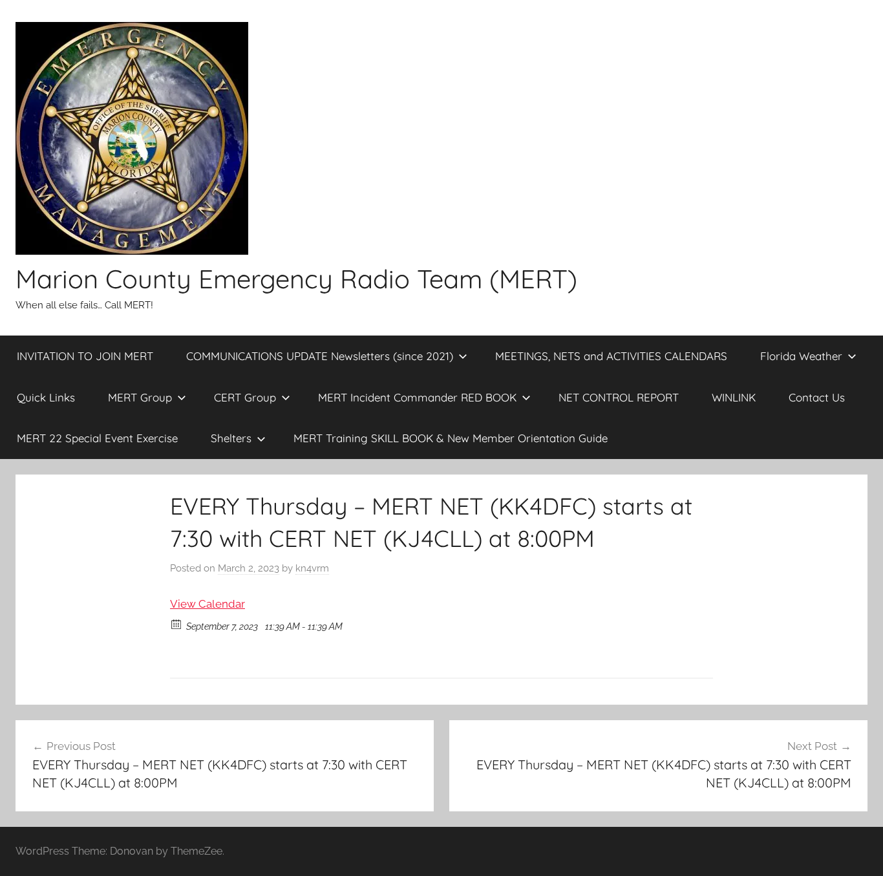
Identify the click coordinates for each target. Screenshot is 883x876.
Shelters (231, 438)
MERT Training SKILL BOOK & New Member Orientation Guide (450, 438)
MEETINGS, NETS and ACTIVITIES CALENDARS (611, 356)
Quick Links (46, 397)
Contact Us (817, 397)
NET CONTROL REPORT (619, 397)
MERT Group (140, 397)
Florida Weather (801, 356)
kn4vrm (312, 568)
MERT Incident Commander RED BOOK (417, 397)
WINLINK (734, 397)
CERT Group (245, 397)
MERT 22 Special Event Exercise (97, 438)
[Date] (177, 623)
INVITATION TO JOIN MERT (85, 356)
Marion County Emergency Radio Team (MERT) (296, 278)
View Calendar (207, 603)
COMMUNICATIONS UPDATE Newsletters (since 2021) (319, 356)
